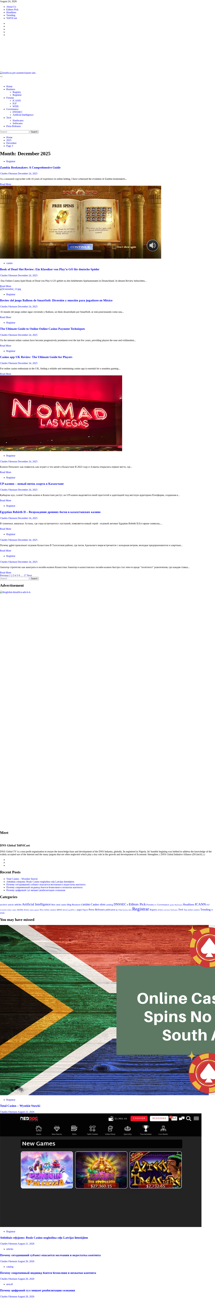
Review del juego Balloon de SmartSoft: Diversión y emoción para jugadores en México (56, 300)
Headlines (11, 12)
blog (69, 904)
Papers (85, 910)
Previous (4, 575)
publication (110, 910)
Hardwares (18, 120)
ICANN (17, 100)
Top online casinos (192, 910)
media (20, 909)
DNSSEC (18, 112)
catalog (109, 904)
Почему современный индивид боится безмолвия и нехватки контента (44, 887)
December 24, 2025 (27, 173)
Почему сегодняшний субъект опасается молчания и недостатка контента (45, 884)
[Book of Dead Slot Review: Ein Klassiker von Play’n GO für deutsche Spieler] (80, 257)
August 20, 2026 (26, 1261)
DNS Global (23, 51)
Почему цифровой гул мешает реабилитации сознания (35, 890)
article (11, 904)
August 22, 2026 (26, 1112)
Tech (8, 117)
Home (9, 86)
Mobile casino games (31, 910)
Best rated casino (58, 905)
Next (29, 575)
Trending (10, 15)
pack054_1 (72, 910)
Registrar (17, 95)
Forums (10, 97)
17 (25, 575)
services (167, 910)
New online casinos (48, 910)
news (59, 909)
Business (10, 89)
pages (79, 910)
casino (9, 263)
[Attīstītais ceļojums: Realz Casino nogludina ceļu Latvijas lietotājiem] (100, 1226)
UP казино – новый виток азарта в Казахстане (32, 483)
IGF (15, 103)
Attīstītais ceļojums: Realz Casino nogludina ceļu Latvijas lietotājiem (40, 881)
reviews (161, 910)
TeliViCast (11, 18)
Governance (12, 109)
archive (3, 904)
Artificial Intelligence (23, 114)
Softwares (18, 123)
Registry (17, 92)
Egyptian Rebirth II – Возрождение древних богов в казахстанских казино (50, 512)
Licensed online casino (8, 910)
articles (17, 904)
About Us (11, 6)
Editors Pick (12, 9)
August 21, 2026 (26, 1243)
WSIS (16, 106)
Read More (5, 184)
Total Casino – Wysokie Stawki (22, 878)
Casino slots (98, 904)
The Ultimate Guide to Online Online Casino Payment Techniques (42, 328)
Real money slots (125, 910)
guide (172, 905)
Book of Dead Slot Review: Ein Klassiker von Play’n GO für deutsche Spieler (49, 269)
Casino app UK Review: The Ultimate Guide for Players (36, 357)
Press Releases (13, 126)
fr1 (155, 905)
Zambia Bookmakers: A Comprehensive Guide (30, 167)
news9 (9, 1284)
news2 (65, 910)
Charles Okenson (9, 173)
